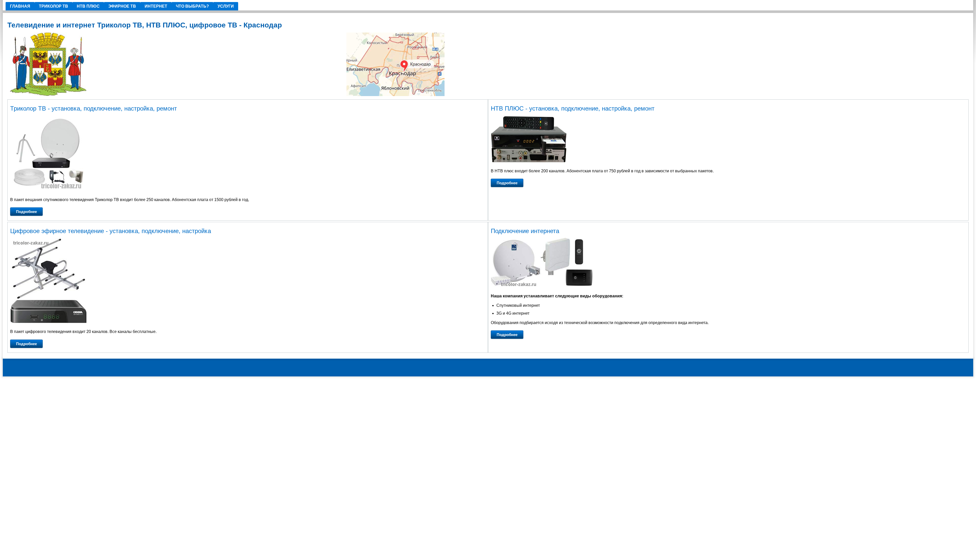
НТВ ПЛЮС (88, 6)
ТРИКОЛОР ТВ (53, 6)
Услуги (226, 6)
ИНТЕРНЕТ (156, 6)
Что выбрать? (192, 6)
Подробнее (26, 211)
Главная (20, 6)
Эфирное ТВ (122, 6)
